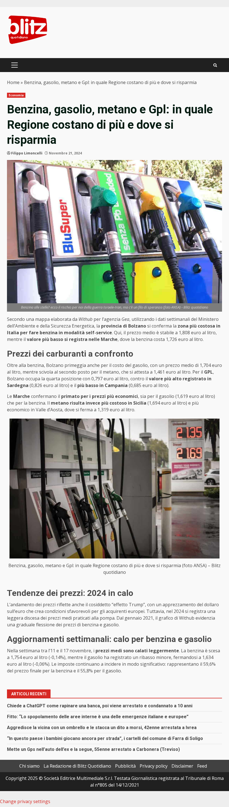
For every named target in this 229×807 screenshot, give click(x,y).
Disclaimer (182, 766)
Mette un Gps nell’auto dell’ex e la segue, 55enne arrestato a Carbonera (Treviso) (93, 749)
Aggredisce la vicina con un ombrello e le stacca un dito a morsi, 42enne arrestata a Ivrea (102, 727)
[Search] (215, 65)
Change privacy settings (25, 801)
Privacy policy (154, 766)
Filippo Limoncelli (26, 153)
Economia (16, 95)
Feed (202, 766)
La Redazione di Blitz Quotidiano (77, 766)
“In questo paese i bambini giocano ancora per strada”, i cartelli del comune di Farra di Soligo (105, 738)
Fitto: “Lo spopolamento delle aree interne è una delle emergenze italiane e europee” (98, 716)
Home (13, 82)
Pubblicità (125, 766)
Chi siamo (29, 766)
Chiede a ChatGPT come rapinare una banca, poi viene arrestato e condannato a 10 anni (99, 705)
